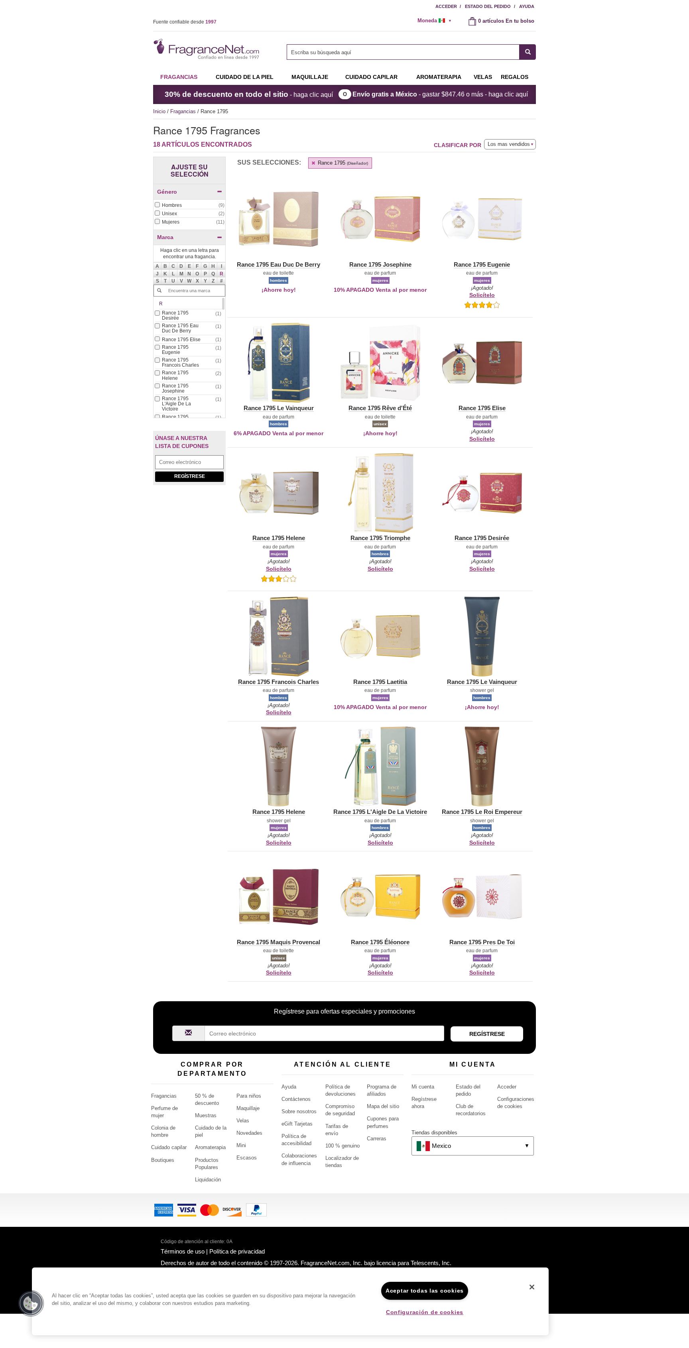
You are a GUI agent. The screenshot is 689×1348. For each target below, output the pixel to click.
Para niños (248, 1096)
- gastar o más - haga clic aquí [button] (440, 94)
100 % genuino (342, 1146)
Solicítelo (482, 295)
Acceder (446, 6)
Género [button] (167, 192)
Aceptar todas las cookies (425, 1290)
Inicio (159, 111)
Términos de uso (183, 1251)
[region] (290, 1301)
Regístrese (189, 476)
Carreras (376, 1139)
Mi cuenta (422, 1087)
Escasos (246, 1158)
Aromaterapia (210, 1147)
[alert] (437, 20)
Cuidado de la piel (245, 77)
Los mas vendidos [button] (509, 144)
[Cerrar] (532, 1287)
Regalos (514, 77)
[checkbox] (189, 205)
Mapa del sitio (383, 1106)
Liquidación (208, 1180)
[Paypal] (256, 1209)
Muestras (206, 1115)
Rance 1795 (342, 163)
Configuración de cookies (424, 1312)
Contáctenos (296, 1099)
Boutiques (162, 1160)
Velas (242, 1121)
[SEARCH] (528, 52)
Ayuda (526, 6)
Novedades (249, 1133)
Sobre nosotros (299, 1111)
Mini (241, 1145)
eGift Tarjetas (297, 1124)
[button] (221, 273)
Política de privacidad (237, 1251)
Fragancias (178, 77)
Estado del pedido (488, 6)
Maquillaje (309, 77)
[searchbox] (403, 52)
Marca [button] (165, 237)
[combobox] (411, 52)
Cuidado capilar (371, 77)
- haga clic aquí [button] (249, 94)
